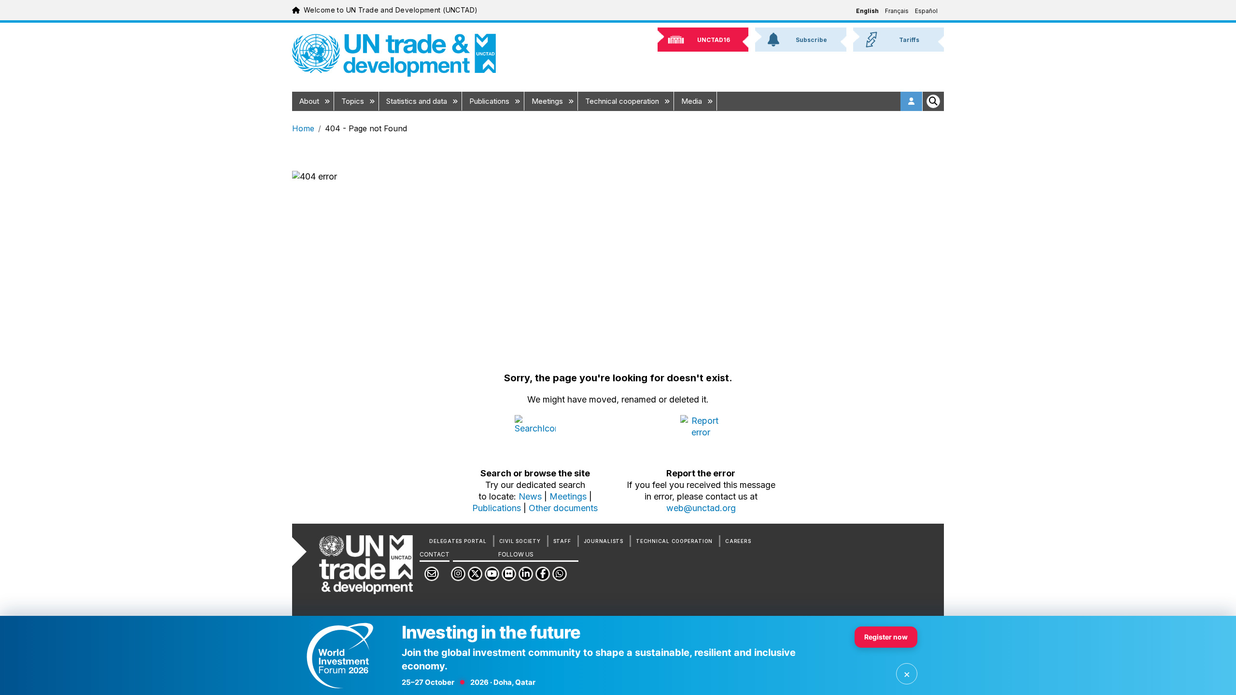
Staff (562, 541)
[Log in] (911, 101)
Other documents (563, 508)
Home (303, 128)
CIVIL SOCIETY (520, 541)
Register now (886, 637)
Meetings (548, 101)
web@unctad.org (701, 508)
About (310, 101)
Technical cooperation (623, 101)
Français (897, 10)
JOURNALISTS (603, 541)
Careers (738, 541)
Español (926, 10)
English (867, 10)
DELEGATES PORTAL (457, 541)
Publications (490, 101)
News (530, 496)
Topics (353, 101)
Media (692, 101)
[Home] (394, 55)
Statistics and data (417, 101)
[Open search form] (933, 101)
